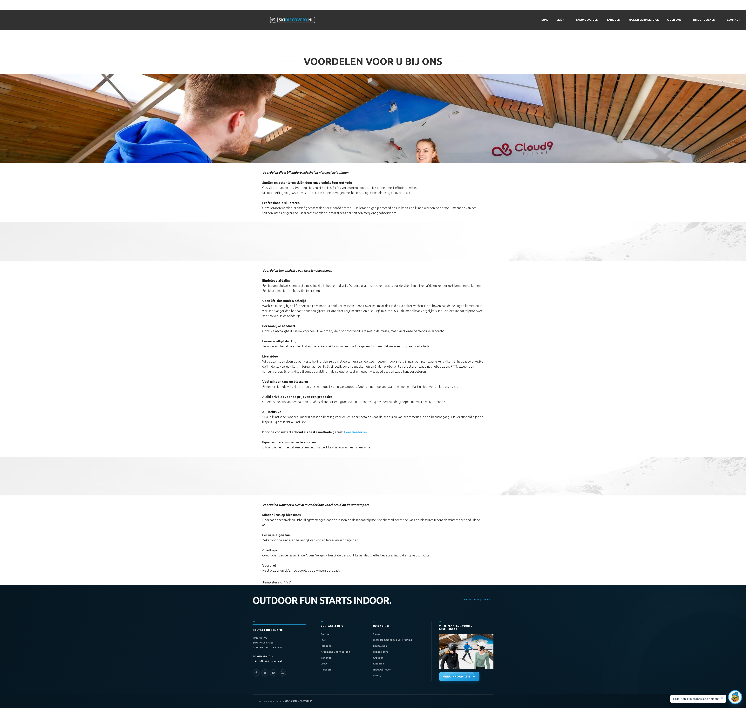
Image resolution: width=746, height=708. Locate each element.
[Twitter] (264, 673)
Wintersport (380, 651)
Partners (326, 669)
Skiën (376, 634)
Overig (377, 675)
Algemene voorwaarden (335, 651)
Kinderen (378, 663)
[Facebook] (256, 673)
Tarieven (326, 657)
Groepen (378, 657)
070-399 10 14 (265, 656)
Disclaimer (291, 701)
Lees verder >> (355, 432)
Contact (326, 634)
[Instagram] (273, 673)
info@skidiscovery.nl (268, 661)
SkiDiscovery (292, 20)
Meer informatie (457, 676)
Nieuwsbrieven (382, 669)
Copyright (306, 701)
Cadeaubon (380, 645)
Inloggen (326, 645)
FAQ (323, 639)
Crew (324, 663)
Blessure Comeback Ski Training (392, 639)
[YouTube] (282, 673)
